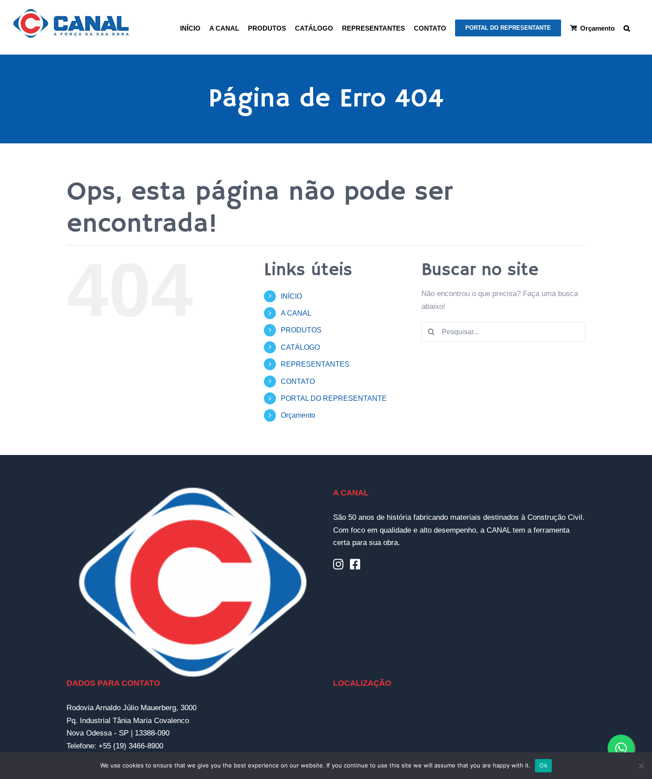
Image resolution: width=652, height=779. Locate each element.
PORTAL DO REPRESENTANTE (334, 398)
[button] (627, 27)
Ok (543, 765)
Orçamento (298, 415)
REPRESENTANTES (315, 364)
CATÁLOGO (300, 347)
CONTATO (298, 381)
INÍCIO (291, 296)
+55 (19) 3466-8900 (130, 746)
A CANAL (296, 313)
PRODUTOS (301, 330)
